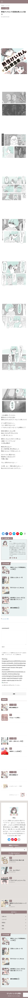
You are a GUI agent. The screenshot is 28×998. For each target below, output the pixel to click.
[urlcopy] (24, 533)
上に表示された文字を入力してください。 (11, 685)
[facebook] (6, 533)
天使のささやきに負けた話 (16, 860)
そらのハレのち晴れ (14, 993)
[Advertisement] (14, 32)
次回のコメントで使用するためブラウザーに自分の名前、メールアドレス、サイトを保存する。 (14, 653)
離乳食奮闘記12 (13, 775)
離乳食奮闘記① (14, 607)
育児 (8, 618)
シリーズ (4, 618)
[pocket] (10, 533)
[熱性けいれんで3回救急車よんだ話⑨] (14, 533)
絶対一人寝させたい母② (16, 741)
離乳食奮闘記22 (13, 707)
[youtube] (14, 558)
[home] (16, 558)
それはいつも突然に (14, 717)
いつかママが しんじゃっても (17, 880)
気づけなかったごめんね (17, 587)
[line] (21, 533)
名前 (3, 646)
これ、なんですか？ (14, 870)
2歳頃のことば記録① (15, 751)
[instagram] (12, 558)
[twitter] (3, 533)
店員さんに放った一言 (16, 577)
